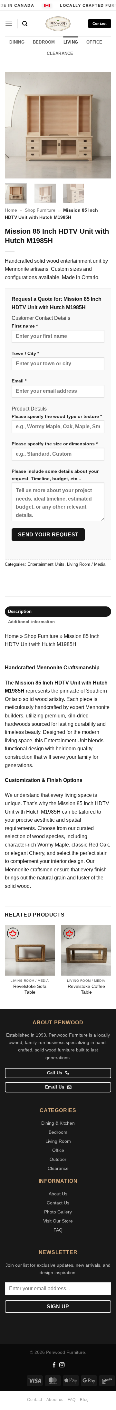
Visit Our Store (58, 1220)
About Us (58, 1193)
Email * (19, 380)
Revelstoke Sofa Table (29, 989)
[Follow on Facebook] (54, 1365)
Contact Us (58, 1202)
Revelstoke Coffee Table (86, 989)
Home (11, 210)
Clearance (58, 1168)
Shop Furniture (40, 210)
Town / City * (25, 353)
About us (54, 1399)
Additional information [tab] (31, 621)
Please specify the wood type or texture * (57, 416)
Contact (34, 1399)
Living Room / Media (86, 564)
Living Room (58, 1141)
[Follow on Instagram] (61, 1365)
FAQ (58, 1229)
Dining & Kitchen (58, 1123)
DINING (16, 42)
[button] (9, 24)
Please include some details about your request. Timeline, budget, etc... (55, 475)
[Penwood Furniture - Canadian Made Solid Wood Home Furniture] (58, 23)
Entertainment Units (45, 564)
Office (58, 1150)
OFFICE (94, 42)
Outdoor (58, 1159)
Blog (84, 1399)
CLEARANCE (60, 53)
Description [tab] (20, 611)
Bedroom (58, 1132)
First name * (25, 326)
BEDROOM (44, 42)
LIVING (70, 42)
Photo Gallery (58, 1211)
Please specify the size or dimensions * (55, 443)
